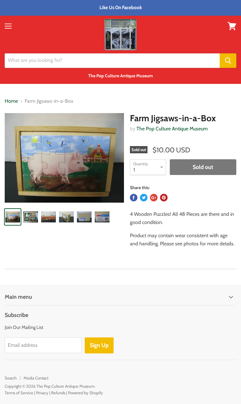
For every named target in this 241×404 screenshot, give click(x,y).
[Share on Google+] (154, 197)
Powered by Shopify (85, 392)
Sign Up (99, 345)
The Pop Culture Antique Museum (172, 129)
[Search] (228, 60)
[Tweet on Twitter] (143, 197)
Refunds (58, 392)
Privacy (42, 392)
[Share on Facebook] (133, 197)
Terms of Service (19, 392)
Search (11, 377)
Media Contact (36, 377)
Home (11, 101)
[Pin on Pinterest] (164, 197)
